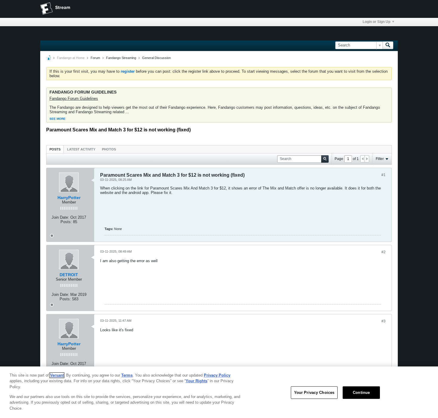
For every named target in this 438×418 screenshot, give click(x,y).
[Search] (388, 45)
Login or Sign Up (376, 22)
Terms (127, 375)
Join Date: (60, 217)
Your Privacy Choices (314, 392)
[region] (219, 392)
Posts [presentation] (54, 149)
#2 (383, 252)
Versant (57, 375)
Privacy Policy (217, 375)
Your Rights (196, 381)
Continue (361, 392)
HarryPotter (69, 197)
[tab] (55, 149)
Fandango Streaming (121, 58)
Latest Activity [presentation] (81, 149)
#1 (383, 175)
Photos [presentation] (109, 149)
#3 (383, 321)
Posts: (66, 222)
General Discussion (156, 58)
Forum (95, 58)
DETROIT (69, 274)
